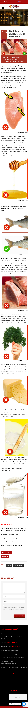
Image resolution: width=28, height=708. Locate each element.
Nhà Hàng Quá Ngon (16, 697)
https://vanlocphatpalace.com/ (19, 667)
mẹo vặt (7, 59)
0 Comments (8, 61)
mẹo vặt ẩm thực (13, 59)
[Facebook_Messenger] (24, 704)
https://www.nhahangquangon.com (14, 654)
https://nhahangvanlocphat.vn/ (8, 663)
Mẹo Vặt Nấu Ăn (15, 57)
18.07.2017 (5, 57)
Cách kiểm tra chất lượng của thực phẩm (17, 34)
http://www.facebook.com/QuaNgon (15, 657)
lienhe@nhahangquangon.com (11, 650)
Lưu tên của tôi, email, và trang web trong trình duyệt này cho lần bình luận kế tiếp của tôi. (13, 609)
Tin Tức (21, 57)
